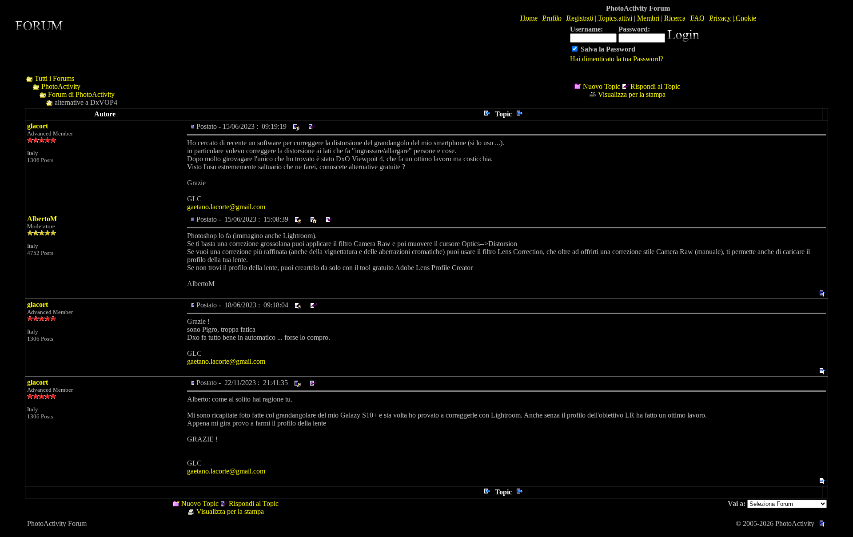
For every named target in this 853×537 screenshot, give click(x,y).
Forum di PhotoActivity (81, 94)
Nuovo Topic (601, 86)
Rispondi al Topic (655, 86)
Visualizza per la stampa (632, 94)
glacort (37, 126)
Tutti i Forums (54, 78)
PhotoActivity (60, 86)
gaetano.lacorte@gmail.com (226, 207)
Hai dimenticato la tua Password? (616, 59)
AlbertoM (42, 219)
